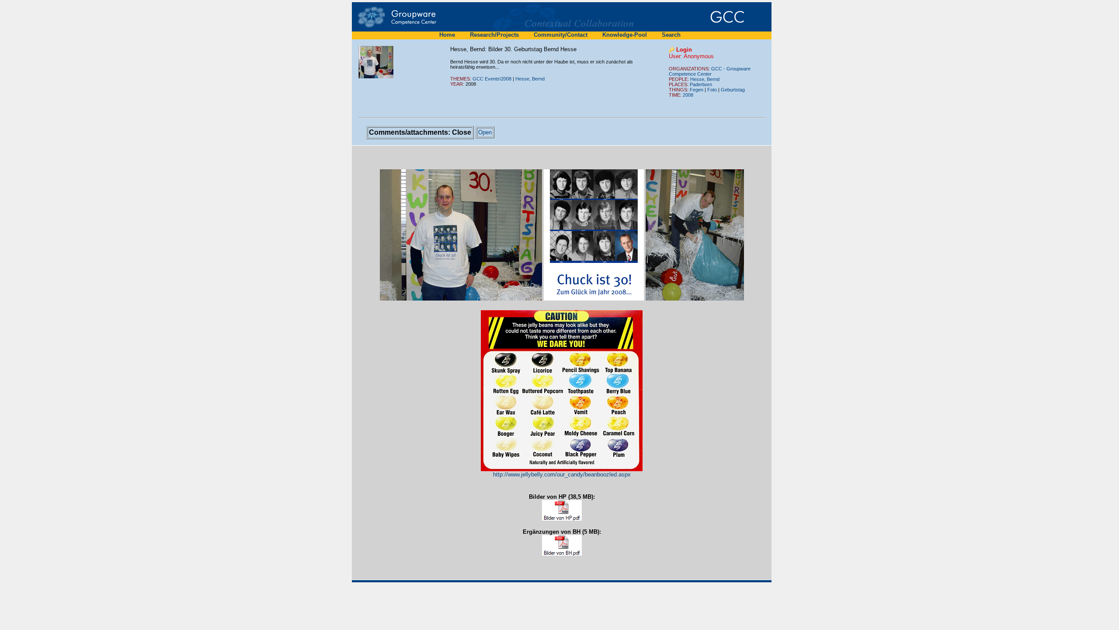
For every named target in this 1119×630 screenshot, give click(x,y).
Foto (712, 89)
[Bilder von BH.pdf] (562, 545)
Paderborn (701, 84)
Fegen (696, 89)
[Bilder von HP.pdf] (562, 510)
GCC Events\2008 (492, 78)
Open (485, 132)
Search (671, 35)
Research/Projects (494, 35)
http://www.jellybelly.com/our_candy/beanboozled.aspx (562, 474)
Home (447, 35)
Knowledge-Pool (624, 35)
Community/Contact (560, 35)
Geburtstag (733, 89)
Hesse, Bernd (530, 78)
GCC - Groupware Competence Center (710, 71)
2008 (688, 95)
